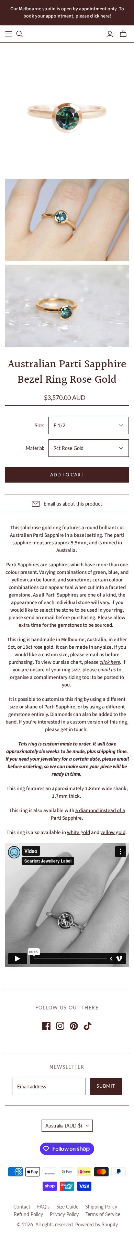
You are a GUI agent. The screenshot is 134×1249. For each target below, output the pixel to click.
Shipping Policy (101, 1207)
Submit (106, 1086)
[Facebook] (46, 1026)
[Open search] (19, 34)
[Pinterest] (74, 1026)
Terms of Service (103, 1214)
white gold (78, 832)
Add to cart (67, 474)
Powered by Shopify (96, 1224)
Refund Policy (28, 1214)
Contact (21, 1207)
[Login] (109, 34)
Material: (35, 448)
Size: (39, 425)
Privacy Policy (64, 1214)
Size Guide (67, 1207)
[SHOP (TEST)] (8, 34)
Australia (63, 1126)
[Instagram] (60, 1026)
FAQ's (43, 1207)
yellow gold (112, 832)
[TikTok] (87, 1026)
